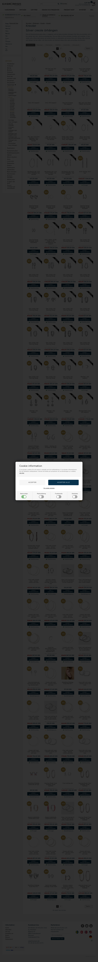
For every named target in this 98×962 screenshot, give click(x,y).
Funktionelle (58, 493)
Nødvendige (24, 493)
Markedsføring (41, 493)
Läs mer (21, 473)
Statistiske (75, 493)
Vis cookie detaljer (49, 488)
